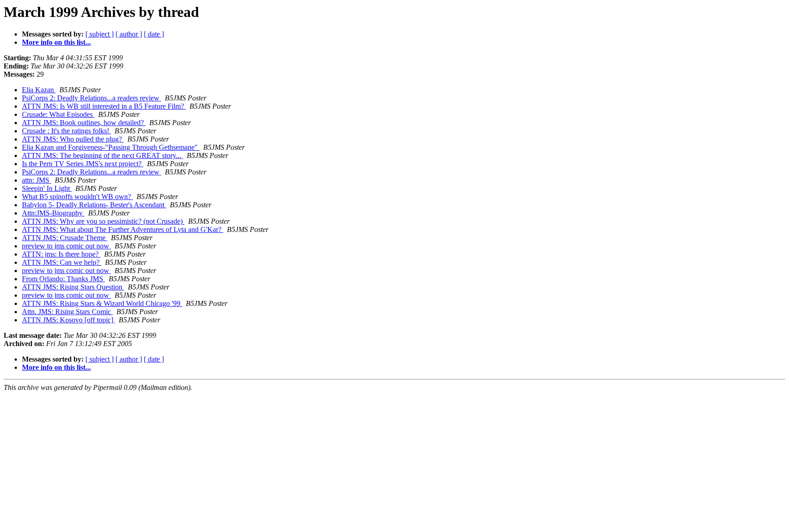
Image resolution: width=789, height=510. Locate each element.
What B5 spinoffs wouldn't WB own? (77, 196)
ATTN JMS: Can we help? (61, 262)
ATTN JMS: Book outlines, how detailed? (84, 122)
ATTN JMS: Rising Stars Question (73, 287)
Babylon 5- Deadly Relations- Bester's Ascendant (94, 205)
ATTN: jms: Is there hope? (61, 254)
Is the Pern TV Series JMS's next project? (82, 164)
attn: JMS (36, 180)
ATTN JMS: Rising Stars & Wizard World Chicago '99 (102, 303)
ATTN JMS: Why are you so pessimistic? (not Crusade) (103, 221)
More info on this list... (56, 42)
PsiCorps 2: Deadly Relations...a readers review (91, 98)
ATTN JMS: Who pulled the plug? (73, 139)
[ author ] (129, 34)
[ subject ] (99, 34)
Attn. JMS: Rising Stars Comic (67, 311)
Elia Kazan (39, 90)
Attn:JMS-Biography (53, 213)
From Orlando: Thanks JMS (63, 279)
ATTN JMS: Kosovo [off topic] (68, 320)
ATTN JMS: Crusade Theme (64, 238)
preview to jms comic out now (66, 246)
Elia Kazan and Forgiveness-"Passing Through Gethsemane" (111, 147)
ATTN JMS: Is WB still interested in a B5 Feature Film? (104, 106)
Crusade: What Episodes (58, 114)
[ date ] (154, 34)
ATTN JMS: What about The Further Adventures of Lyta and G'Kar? (122, 229)
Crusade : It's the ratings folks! (66, 131)
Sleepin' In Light (47, 188)
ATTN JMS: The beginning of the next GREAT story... (102, 155)
